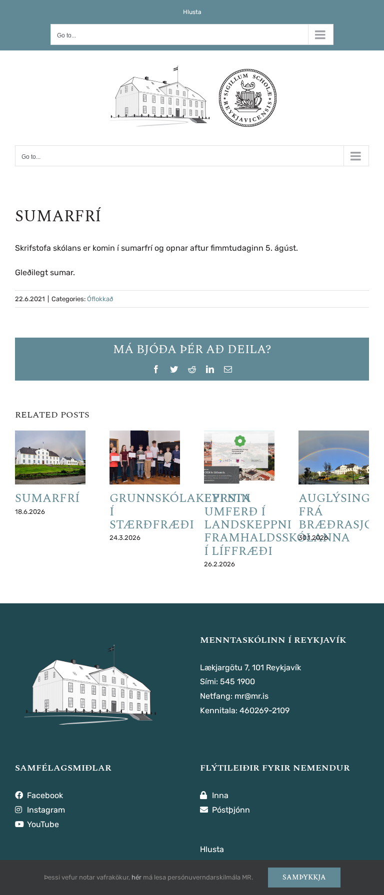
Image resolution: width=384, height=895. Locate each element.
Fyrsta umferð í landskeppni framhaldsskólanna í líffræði (277, 524)
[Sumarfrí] (50, 457)
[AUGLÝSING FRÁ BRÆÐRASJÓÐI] (333, 457)
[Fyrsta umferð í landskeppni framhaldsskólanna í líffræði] (239, 457)
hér (137, 877)
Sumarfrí (47, 498)
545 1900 (237, 681)
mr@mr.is (251, 696)
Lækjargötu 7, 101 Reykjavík (250, 667)
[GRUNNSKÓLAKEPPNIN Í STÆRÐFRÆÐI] (145, 457)
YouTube (42, 824)
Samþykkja (304, 877)
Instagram (45, 810)
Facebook (44, 795)
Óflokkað (100, 299)
